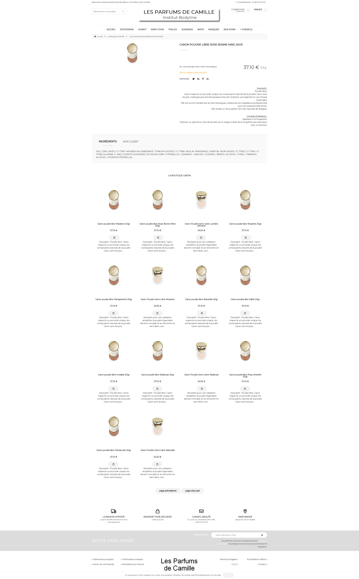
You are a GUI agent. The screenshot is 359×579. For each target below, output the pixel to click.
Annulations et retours (133, 564)
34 (201, 230)
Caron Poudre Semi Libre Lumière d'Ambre (201, 225)
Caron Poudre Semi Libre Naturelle (158, 450)
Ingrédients (108, 141)
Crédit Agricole (157, 518)
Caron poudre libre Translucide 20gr (113, 450)
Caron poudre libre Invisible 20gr (114, 375)
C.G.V (234, 564)
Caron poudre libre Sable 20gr (245, 299)
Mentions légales (228, 559)
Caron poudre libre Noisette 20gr (245, 224)
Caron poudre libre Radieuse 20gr (157, 375)
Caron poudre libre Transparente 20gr (113, 299)
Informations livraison (132, 559)
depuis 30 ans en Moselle (245, 518)
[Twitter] (193, 79)
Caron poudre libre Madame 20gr (113, 224)
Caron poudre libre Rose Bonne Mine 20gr (211, 44)
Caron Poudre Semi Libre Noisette (157, 299)
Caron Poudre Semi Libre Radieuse (201, 375)
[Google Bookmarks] (208, 79)
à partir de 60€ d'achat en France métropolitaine (113, 519)
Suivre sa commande (103, 564)
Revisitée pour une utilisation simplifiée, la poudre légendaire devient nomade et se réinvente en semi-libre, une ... (201, 246)
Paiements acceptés (103, 559)
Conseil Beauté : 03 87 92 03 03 (250, 2)
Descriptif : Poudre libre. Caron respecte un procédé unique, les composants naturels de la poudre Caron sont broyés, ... (113, 246)
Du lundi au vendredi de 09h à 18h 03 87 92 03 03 (201, 519)
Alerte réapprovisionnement (193, 72)
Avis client (131, 141)
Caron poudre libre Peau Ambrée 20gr (245, 376)
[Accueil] (179, 15)
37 (113, 230)
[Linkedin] (198, 79)
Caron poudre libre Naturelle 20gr (201, 299)
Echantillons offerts (256, 559)
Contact (262, 564)
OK (228, 575)
